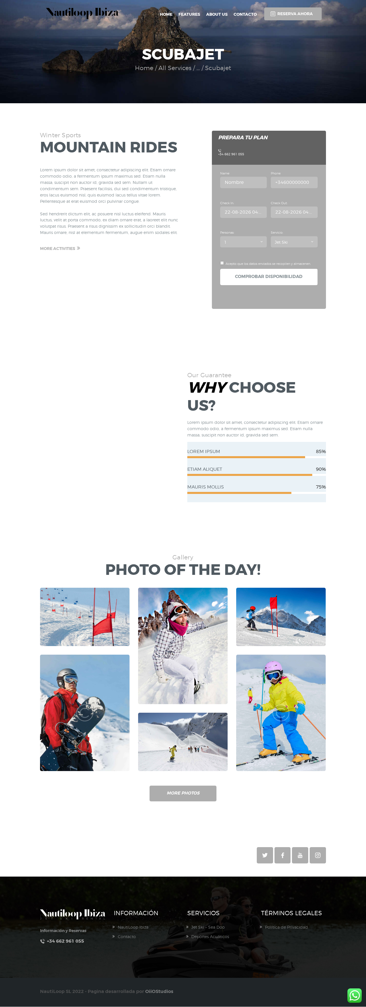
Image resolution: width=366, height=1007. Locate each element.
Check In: (227, 203)
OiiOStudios (159, 991)
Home (144, 68)
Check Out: (279, 203)
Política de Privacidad (286, 927)
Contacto (127, 936)
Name (224, 173)
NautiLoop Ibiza (133, 927)
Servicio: (277, 232)
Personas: (227, 232)
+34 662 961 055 (231, 154)
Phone (276, 173)
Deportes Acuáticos (210, 936)
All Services (175, 67)
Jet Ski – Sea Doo (208, 927)
